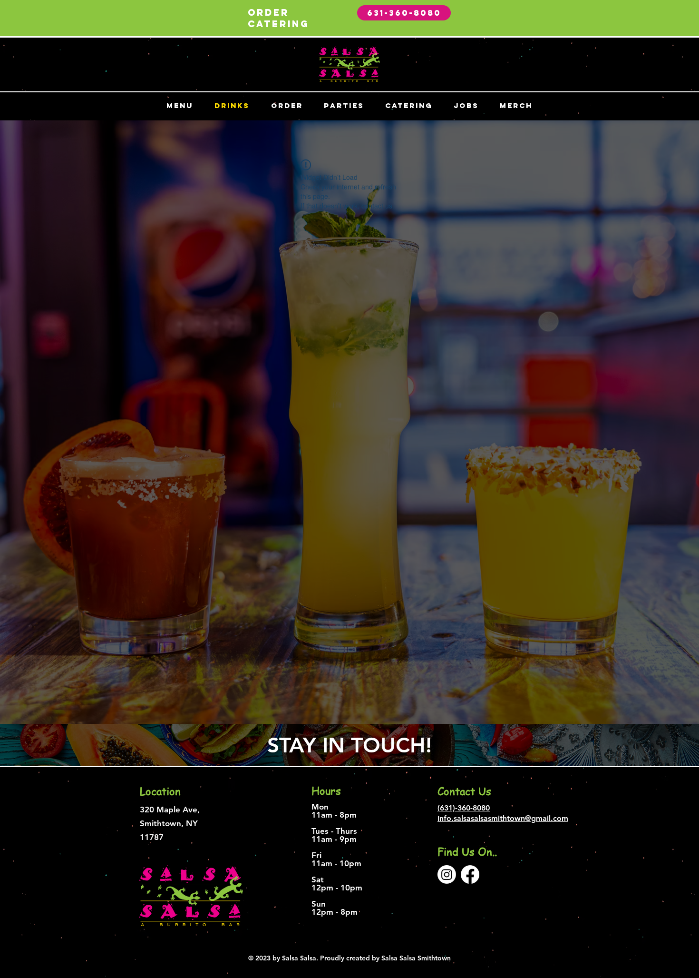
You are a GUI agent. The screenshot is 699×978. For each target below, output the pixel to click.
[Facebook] (470, 874)
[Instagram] (446, 874)
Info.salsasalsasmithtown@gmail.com (502, 818)
